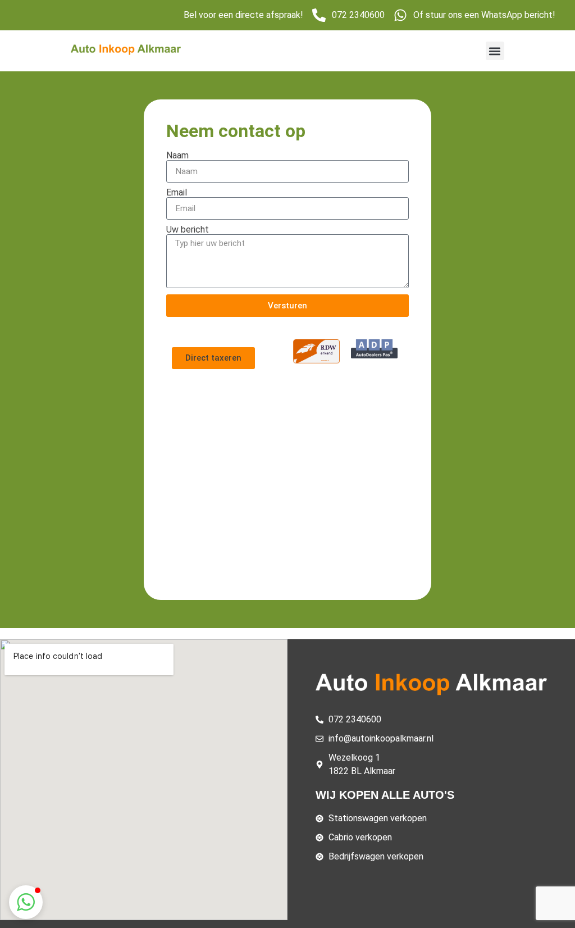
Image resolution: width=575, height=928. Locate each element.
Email (176, 192)
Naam (177, 155)
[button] (495, 51)
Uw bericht (187, 229)
